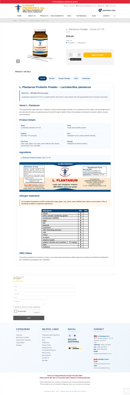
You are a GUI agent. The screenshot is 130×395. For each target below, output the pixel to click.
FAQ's (69, 16)
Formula (42, 78)
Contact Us (45, 358)
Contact (106, 16)
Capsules (19, 335)
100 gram (81, 43)
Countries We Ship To (49, 350)
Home (19, 16)
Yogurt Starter (20, 342)
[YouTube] (75, 336)
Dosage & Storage (64, 78)
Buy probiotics (46, 355)
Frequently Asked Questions (51, 335)
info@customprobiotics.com (87, 6)
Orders (101, 6)
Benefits (51, 78)
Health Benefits (56, 16)
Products (44, 16)
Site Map (45, 360)
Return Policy (46, 353)
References (45, 342)
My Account (112, 6)
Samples (19, 345)
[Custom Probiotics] (30, 9)
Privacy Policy (46, 345)
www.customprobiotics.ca (102, 368)
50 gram (71, 43)
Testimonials (81, 16)
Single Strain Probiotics (23, 340)
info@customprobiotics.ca (102, 363)
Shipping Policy (47, 348)
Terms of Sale (46, 337)
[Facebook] (70, 336)
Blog (94, 16)
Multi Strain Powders (22, 337)
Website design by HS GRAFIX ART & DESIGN (73, 391)
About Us (32, 16)
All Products (22, 20)
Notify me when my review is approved (27, 307)
